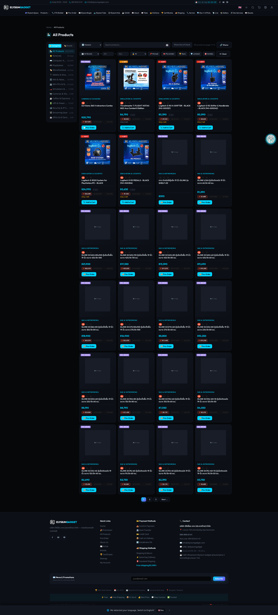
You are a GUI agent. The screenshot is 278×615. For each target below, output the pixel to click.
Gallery (224, 13)
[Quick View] (113, 67)
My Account (105, 562)
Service (191, 13)
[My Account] (272, 7)
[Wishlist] (113, 63)
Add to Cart (129, 128)
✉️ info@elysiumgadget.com (192, 542)
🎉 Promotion (106, 530)
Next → (165, 499)
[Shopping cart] (259, 7)
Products (44, 13)
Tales (144, 13)
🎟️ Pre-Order (168, 54)
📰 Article (104, 546)
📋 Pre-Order (89, 128)
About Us (104, 542)
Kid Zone (154, 13)
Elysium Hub (114, 13)
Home (49, 27)
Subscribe (219, 579)
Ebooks (249, 13)
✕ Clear (223, 54)
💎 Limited (195, 54)
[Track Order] (265, 7)
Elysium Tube (100, 13)
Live (215, 13)
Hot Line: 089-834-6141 (190, 538)
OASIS (126, 13)
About (135, 13)
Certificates (167, 13)
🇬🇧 (240, 7)
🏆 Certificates (106, 554)
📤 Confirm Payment (145, 526)
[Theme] (246, 7)
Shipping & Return (144, 553)
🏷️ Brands (68, 46)
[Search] (252, 7)
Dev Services (237, 13)
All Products (105, 534)
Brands (103, 550)
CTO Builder (58, 13)
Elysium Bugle (85, 13)
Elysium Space (31, 13)
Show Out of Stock (182, 44)
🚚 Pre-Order (166, 202)
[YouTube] (58, 537)
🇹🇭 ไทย (161, 610)
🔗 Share (224, 45)
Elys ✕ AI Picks (203, 13)
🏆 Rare (182, 54)
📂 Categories (55, 46)
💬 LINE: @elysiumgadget (191, 546)
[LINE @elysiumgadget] (227, 2)
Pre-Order (71, 13)
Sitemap (103, 558)
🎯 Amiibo (209, 54)
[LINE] (64, 537)
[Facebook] (52, 537)
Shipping (179, 13)
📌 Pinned (154, 54)
